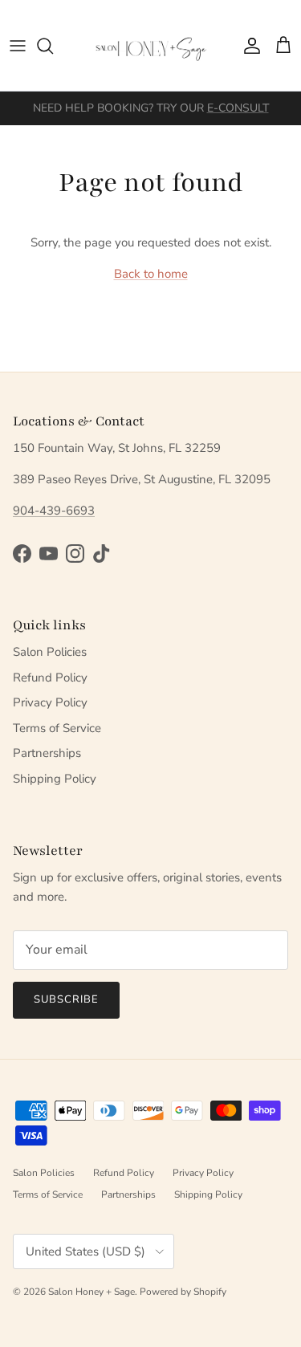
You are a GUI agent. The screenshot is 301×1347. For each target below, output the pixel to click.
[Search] (53, 45)
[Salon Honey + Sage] (151, 45)
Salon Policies (50, 652)
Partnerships (47, 753)
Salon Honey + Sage (91, 1291)
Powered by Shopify (183, 1291)
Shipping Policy (54, 779)
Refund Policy (50, 677)
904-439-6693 (54, 511)
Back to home (151, 274)
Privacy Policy (50, 702)
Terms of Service (57, 728)
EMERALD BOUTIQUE (210, 114)
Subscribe (66, 999)
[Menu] (17, 45)
